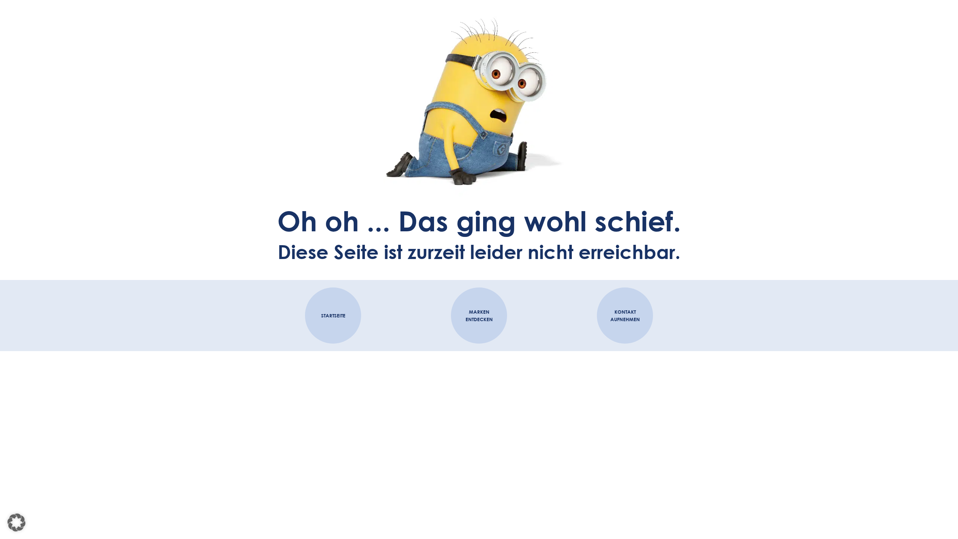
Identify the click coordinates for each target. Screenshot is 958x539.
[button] (16, 522)
